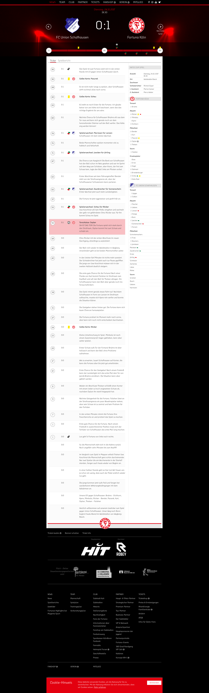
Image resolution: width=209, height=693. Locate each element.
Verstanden (154, 683)
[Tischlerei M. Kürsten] (58, 572)
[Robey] (121, 549)
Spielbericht (64, 60)
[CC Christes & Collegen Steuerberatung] (81, 572)
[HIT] (95, 549)
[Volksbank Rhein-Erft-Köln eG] (104, 572)
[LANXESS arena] (150, 572)
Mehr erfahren (100, 687)
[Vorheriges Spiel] (48, 27)
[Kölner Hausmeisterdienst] (127, 572)
